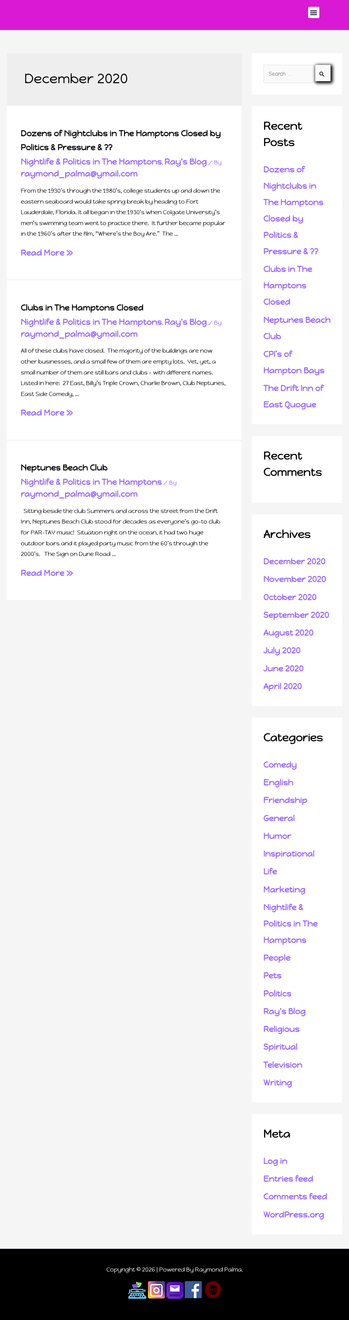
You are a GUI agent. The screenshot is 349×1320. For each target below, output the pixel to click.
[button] (313, 12)
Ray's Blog (186, 162)
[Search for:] (297, 73)
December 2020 (294, 561)
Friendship (285, 800)
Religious (281, 1029)
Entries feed (288, 1179)
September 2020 (296, 615)
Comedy (280, 765)
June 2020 (283, 668)
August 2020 (288, 633)
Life (270, 871)
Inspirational (289, 854)
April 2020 (282, 686)
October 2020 (290, 597)
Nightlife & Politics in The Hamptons (91, 162)
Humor (277, 836)
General (279, 818)
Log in (275, 1161)
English (278, 782)
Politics (277, 993)
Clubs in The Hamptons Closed (82, 308)
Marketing (284, 889)
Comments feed (295, 1196)
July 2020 (282, 650)
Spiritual (280, 1047)
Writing (277, 1082)
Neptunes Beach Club (64, 468)
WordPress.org (293, 1214)
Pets (272, 975)
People (276, 958)
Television (282, 1065)
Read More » (47, 253)
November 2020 (294, 579)
